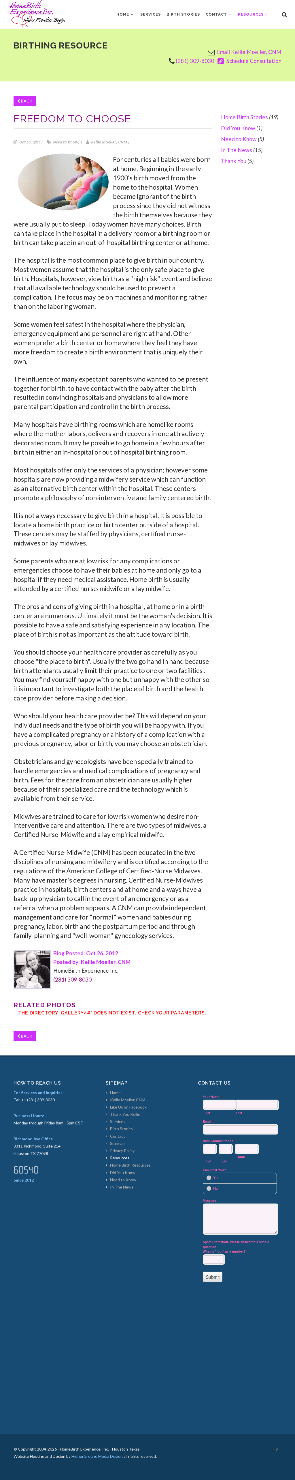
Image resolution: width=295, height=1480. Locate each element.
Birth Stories (121, 1128)
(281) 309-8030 (195, 60)
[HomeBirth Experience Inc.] (37, 14)
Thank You (233, 161)
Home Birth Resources (130, 1165)
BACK (26, 100)
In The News (236, 150)
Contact (117, 1136)
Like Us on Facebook (128, 1107)
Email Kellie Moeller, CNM (249, 51)
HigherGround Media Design (97, 1456)
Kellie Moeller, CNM (127, 1099)
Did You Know (238, 128)
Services (117, 1121)
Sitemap (117, 1143)
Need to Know (239, 139)
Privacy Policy (122, 1150)
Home (115, 1092)
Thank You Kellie (125, 1114)
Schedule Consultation (253, 60)
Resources (119, 1157)
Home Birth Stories (244, 117)
